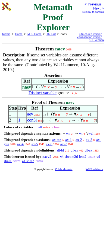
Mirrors (6, 33)
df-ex (88, 150)
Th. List (51, 33)
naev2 (46, 157)
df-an (74, 150)
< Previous (93, 4)
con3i (32, 120)
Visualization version (89, 36)
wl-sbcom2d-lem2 (73, 157)
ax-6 (49, 144)
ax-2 (79, 140)
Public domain (64, 169)
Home (19, 33)
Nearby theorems (93, 11)
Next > (98, 8)
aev (30, 114)
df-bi (60, 150)
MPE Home (34, 33)
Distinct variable (43, 92)
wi (81, 133)
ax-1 (68, 140)
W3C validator (94, 169)
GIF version (96, 39)
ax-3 (89, 140)
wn (68, 133)
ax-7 (63, 144)
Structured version (90, 33)
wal (90, 133)
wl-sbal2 (28, 161)
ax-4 (20, 144)
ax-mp (56, 140)
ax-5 (35, 144)
